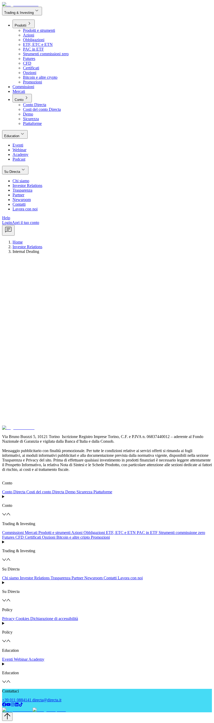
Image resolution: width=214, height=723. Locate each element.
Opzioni (48, 537)
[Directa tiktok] (21, 705)
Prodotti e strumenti (54, 532)
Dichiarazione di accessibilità (54, 618)
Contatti (110, 578)
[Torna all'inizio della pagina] (7, 716)
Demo (70, 492)
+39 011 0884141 (16, 700)
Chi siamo (10, 578)
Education (15, 134)
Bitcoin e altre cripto (73, 537)
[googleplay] (49, 710)
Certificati (33, 537)
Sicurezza (84, 492)
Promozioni (100, 537)
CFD (19, 537)
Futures (8, 537)
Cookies (22, 618)
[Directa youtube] (8, 705)
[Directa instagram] (12, 705)
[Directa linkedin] (17, 705)
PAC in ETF (147, 532)
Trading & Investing (22, 11)
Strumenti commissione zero (182, 532)
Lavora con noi (130, 578)
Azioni (76, 532)
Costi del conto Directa (45, 492)
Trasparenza (60, 578)
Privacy (8, 618)
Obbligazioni (94, 532)
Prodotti (24, 23)
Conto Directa (13, 492)
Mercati (31, 532)
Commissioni (13, 532)
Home (18, 242)
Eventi (7, 659)
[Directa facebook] (4, 705)
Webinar (21, 659)
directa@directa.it (46, 700)
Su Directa (15, 170)
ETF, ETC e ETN (121, 532)
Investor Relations (27, 247)
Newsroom (93, 578)
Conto (22, 98)
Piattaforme (102, 492)
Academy (36, 659)
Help (6, 218)
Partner (77, 578)
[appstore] (17, 710)
